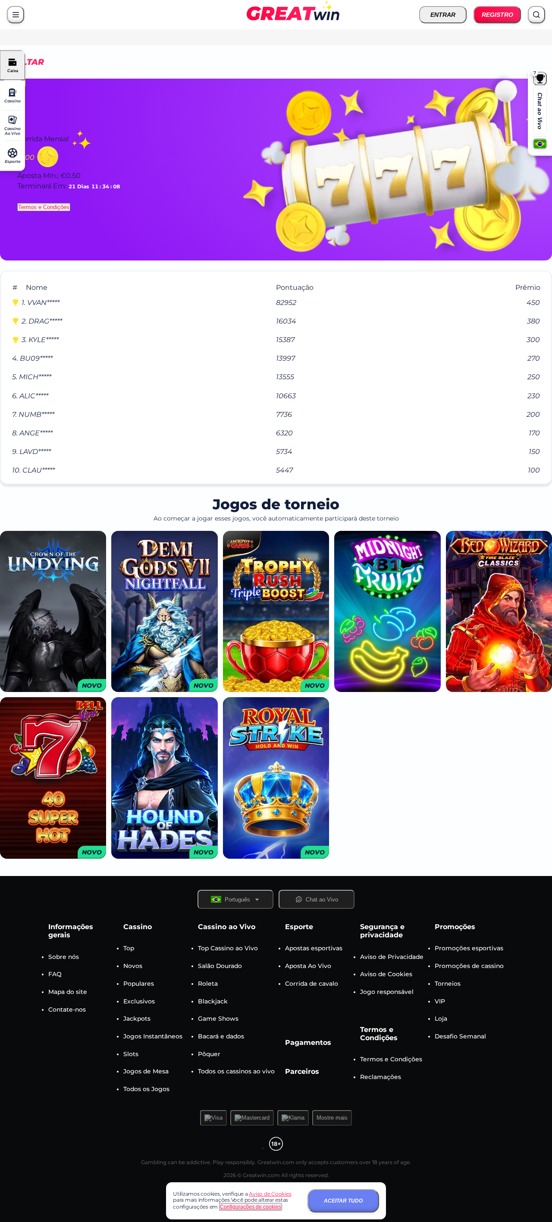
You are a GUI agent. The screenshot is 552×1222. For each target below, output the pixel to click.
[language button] (540, 144)
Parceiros (302, 1071)
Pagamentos (308, 1042)
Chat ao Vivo (539, 111)
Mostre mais (332, 1117)
